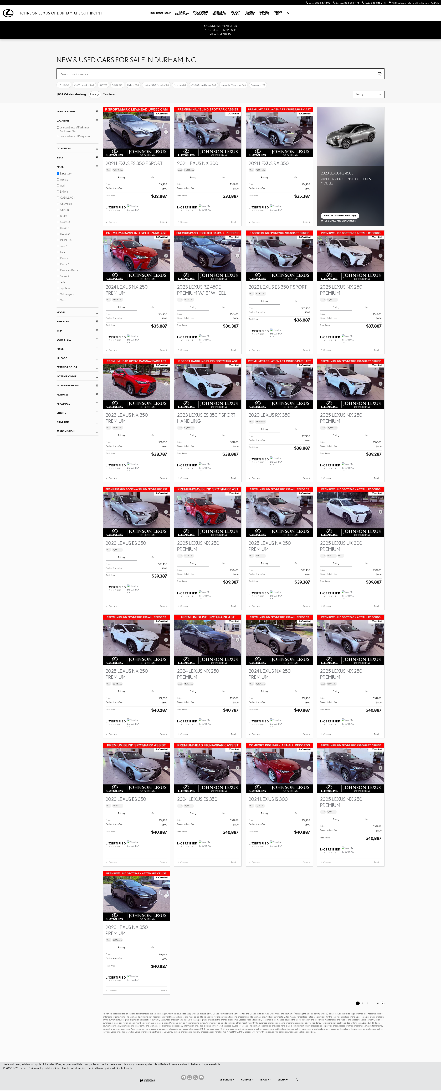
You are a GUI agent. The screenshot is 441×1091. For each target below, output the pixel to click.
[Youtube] (201, 1077)
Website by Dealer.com (147, 1081)
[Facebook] (183, 1077)
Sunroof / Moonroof (233, 84)
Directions (226, 1079)
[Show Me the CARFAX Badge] (133, 208)
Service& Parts (264, 13)
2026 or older (84, 84)
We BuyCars (235, 13)
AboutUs (278, 13)
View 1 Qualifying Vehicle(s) (340, 216)
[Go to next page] (382, 1003)
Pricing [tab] (121, 177)
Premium (179, 84)
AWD (117, 84)
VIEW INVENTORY (220, 34)
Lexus (93, 94)
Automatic (257, 84)
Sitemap (282, 1079)
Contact (246, 1079)
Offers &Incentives (219, 13)
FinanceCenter (249, 13)
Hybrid (133, 84)
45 (377, 1003)
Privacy (264, 1079)
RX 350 (63, 84)
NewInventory (182, 13)
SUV (103, 84)
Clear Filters (109, 94)
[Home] (10, 13)
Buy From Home (160, 13)
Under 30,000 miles (156, 84)
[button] (136, 170)
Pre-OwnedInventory (200, 13)
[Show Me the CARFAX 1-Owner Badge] (133, 338)
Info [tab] (152, 177)
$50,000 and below (203, 84)
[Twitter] (195, 1077)
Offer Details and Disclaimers (338, 221)
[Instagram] (189, 1077)
